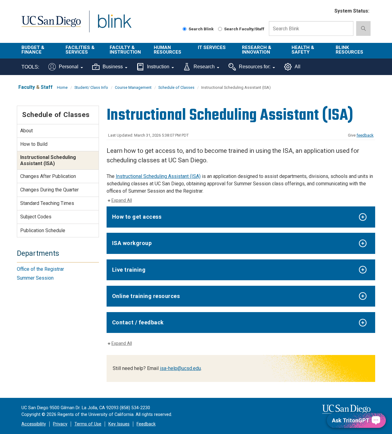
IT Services (212, 47)
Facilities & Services (80, 50)
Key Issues (119, 424)
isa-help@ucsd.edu (180, 368)
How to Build (33, 144)
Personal (68, 66)
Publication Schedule (42, 230)
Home (62, 87)
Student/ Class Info (91, 87)
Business (113, 66)
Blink (114, 25)
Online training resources (146, 296)
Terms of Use (87, 424)
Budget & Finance (32, 50)
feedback (365, 135)
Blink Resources (349, 50)
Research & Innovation (256, 50)
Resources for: (254, 66)
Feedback (146, 424)
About (26, 131)
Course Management (133, 87)
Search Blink (201, 28)
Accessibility (33, 424)
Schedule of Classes (176, 87)
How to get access (137, 216)
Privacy (60, 424)
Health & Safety (303, 50)
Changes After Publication (48, 176)
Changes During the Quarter (49, 190)
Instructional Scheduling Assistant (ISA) (158, 176)
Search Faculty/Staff (244, 28)
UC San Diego (51, 25)
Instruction (158, 66)
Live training (129, 269)
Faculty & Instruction (125, 50)
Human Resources (167, 50)
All (297, 66)
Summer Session (35, 278)
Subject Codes (35, 217)
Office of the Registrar (40, 269)
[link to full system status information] (326, 11)
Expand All (121, 200)
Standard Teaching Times (47, 203)
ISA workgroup (132, 243)
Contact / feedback (138, 322)
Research (204, 66)
